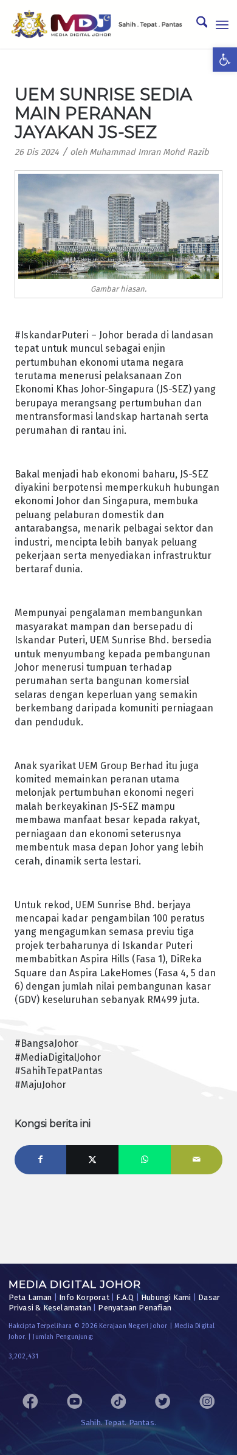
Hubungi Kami (166, 1297)
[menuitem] (196, 24)
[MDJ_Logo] (97, 24)
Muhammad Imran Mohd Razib (149, 152)
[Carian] (196, 24)
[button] (225, 59)
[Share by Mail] (197, 1159)
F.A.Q (125, 1297)
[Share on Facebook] (41, 1159)
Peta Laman (30, 1297)
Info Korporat (84, 1297)
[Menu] (222, 24)
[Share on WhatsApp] (144, 1159)
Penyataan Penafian (134, 1307)
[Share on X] (92, 1159)
